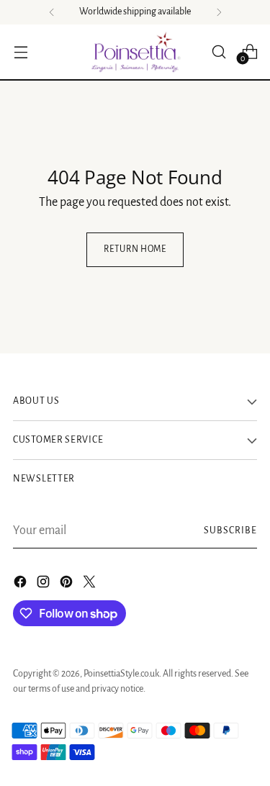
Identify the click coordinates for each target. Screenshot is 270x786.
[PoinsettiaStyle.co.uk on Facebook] (21, 584)
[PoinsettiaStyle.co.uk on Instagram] (44, 584)
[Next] (219, 12)
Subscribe (230, 530)
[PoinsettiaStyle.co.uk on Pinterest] (67, 584)
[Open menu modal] (20, 51)
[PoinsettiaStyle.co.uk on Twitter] (90, 584)
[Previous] (52, 12)
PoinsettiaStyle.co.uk (121, 674)
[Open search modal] (218, 51)
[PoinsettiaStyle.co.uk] (135, 51)
